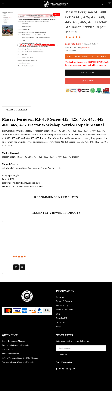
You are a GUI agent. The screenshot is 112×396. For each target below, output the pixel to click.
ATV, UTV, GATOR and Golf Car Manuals (20, 358)
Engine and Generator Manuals (15, 345)
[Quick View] (22, 267)
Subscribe (62, 355)
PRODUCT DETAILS (17, 110)
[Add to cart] (16, 267)
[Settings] (102, 4)
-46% (56, 14)
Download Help (63, 318)
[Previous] (18, 45)
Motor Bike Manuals (11, 354)
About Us (60, 297)
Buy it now (87, 81)
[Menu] (3, 4)
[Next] (57, 45)
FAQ (58, 314)
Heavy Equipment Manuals (13, 341)
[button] (107, 4)
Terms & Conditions (64, 310)
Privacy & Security (64, 301)
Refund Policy (62, 305)
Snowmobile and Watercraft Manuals (17, 362)
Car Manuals (7, 349)
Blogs (58, 327)
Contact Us (60, 322)
